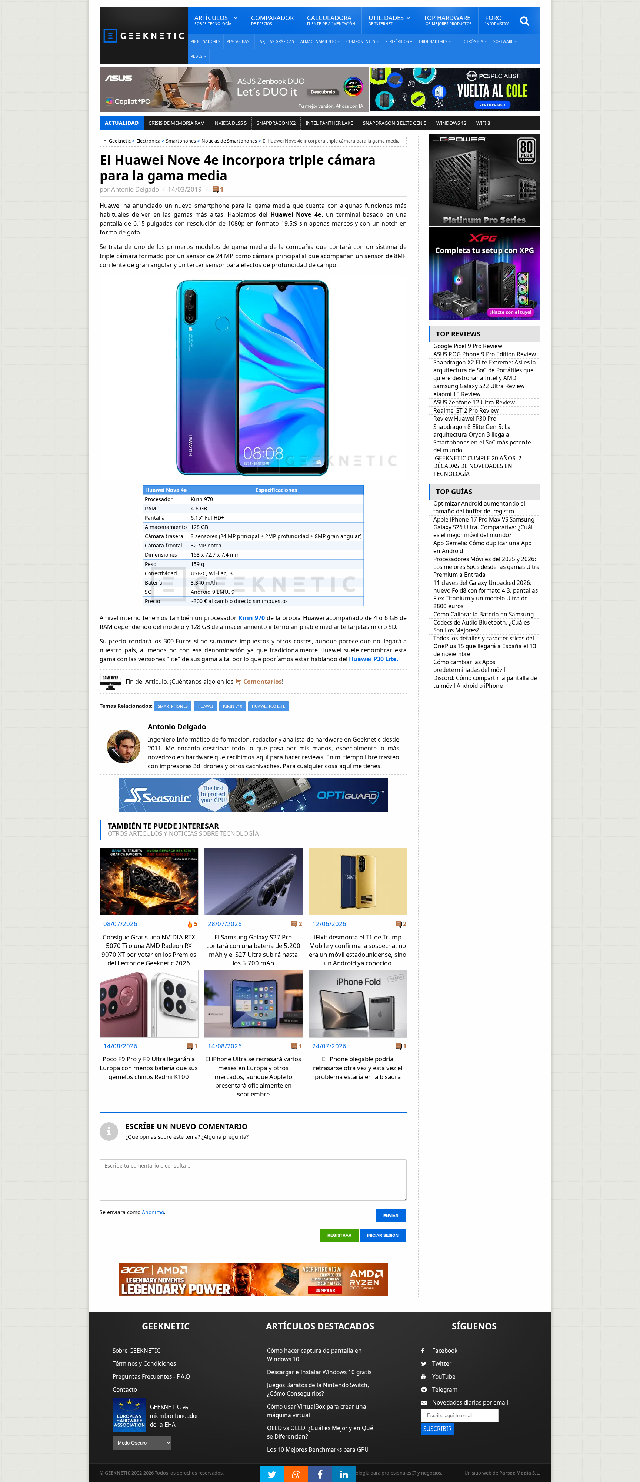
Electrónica (148, 141)
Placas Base (239, 41)
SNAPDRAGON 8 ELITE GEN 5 (394, 123)
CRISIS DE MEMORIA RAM (177, 123)
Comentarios (262, 681)
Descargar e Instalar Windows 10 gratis (319, 1372)
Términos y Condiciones (144, 1364)
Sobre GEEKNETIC (136, 1351)
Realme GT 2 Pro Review (466, 410)
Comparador (272, 19)
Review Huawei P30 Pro (464, 419)
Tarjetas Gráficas (276, 41)
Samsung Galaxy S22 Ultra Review (478, 386)
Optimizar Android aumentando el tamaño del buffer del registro (479, 507)
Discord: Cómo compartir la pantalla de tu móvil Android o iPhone (485, 682)
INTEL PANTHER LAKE (329, 123)
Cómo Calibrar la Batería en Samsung (483, 614)
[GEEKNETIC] (143, 35)
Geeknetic (120, 141)
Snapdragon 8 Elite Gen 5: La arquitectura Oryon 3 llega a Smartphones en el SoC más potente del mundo (482, 438)
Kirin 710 (232, 706)
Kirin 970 (251, 618)
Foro (497, 19)
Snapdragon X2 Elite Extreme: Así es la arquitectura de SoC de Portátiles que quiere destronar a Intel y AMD (484, 370)
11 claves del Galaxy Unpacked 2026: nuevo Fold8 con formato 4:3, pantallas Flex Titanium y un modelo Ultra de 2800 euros (485, 594)
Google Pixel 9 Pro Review (467, 346)
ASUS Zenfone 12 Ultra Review (474, 402)
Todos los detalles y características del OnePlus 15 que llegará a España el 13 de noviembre (484, 646)
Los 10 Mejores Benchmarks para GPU (318, 1449)
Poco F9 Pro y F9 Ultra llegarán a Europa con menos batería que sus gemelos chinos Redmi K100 (149, 1067)
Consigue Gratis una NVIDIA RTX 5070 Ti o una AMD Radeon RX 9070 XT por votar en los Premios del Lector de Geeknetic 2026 (148, 950)
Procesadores (205, 41)
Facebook (444, 1351)
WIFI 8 (483, 123)
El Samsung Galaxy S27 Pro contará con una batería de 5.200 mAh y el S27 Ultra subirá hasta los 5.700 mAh (253, 950)
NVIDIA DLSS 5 (231, 123)
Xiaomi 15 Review (456, 394)
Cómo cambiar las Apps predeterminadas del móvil (469, 666)
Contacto (125, 1389)
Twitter (441, 1364)
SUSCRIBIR (437, 1429)
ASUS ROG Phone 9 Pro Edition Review (484, 354)
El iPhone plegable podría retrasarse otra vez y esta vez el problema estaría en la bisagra (357, 1067)
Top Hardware (448, 19)
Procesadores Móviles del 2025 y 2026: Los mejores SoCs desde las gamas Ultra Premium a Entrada (486, 567)
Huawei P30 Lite (268, 706)
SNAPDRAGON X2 (276, 123)
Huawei (205, 706)
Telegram (444, 1389)
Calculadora (331, 19)
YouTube (444, 1377)
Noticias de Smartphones (229, 141)
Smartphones (181, 141)
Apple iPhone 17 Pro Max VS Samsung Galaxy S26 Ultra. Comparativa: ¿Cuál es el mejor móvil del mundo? (483, 527)
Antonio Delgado (135, 189)
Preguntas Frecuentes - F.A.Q (151, 1377)
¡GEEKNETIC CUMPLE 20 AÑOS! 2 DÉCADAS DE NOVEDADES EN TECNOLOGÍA (477, 466)
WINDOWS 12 (451, 123)
